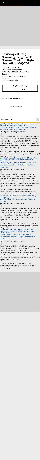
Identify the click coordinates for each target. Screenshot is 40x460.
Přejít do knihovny (20, 86)
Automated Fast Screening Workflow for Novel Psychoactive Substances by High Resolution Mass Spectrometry (17, 236)
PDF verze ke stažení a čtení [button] (12, 98)
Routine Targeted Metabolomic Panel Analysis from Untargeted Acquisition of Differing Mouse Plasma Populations (18, 165)
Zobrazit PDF (20, 89)
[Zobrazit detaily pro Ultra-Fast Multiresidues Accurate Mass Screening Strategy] (0, 205)
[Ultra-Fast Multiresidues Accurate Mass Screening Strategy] (20, 196)
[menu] (36, 3)
